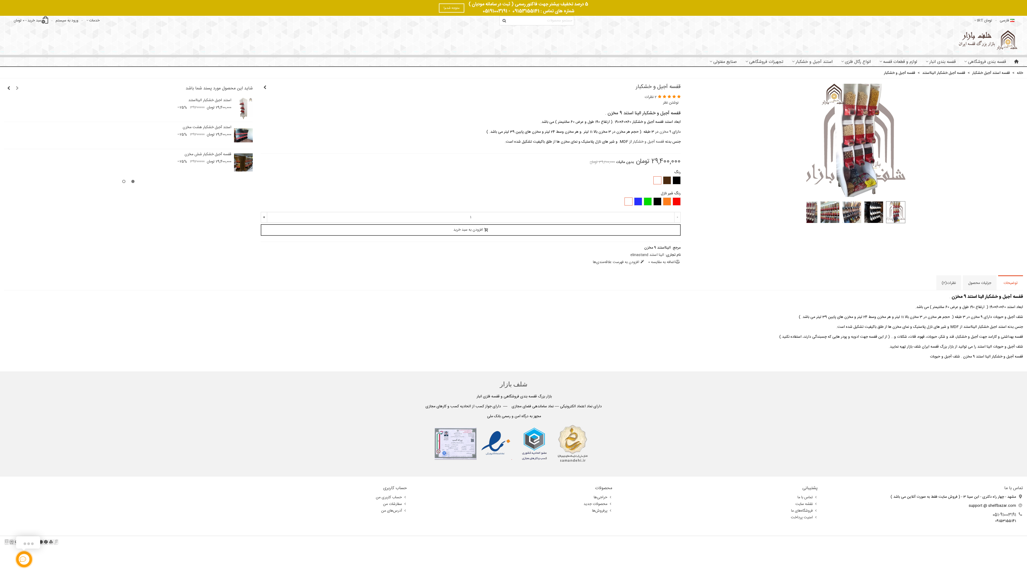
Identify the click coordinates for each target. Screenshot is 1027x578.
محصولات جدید (595, 504)
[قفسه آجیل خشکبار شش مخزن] (243, 162)
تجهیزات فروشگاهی (766, 62)
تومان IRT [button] (984, 20)
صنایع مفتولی (725, 62)
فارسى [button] (1004, 20)
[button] (17, 89)
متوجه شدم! (451, 8)
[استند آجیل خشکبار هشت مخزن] (243, 135)
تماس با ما (805, 497)
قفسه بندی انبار (942, 62)
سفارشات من (392, 504)
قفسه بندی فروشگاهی (987, 62)
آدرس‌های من (391, 511)
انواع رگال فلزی (858, 62)
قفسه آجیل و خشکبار (648, 142)
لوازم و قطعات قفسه (900, 62)
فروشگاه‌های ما (802, 511)
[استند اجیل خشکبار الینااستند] (265, 88)
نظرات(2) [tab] (949, 283)
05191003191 (495, 11)
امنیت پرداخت (802, 517)
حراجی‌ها (600, 497)
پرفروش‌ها (599, 511)
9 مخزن (665, 132)
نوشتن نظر (671, 103)
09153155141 (525, 11)
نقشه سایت (804, 504)
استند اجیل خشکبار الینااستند (209, 100)
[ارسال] (504, 20)
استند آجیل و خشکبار (814, 62)
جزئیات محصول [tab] (979, 283)
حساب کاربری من (389, 497)
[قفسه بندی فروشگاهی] (987, 40)
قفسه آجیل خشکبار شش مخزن (208, 154)
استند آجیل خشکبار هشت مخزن (207, 127)
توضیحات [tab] (1010, 283)
